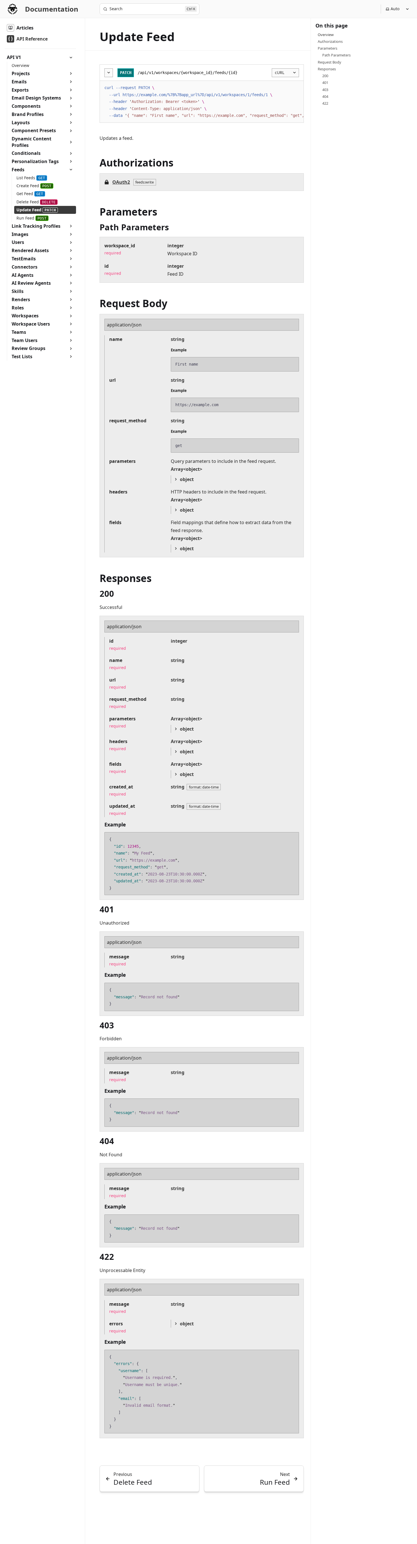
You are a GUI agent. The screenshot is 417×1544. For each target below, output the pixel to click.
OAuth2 (121, 182)
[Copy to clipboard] (296, 87)
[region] (202, 102)
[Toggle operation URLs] (108, 72)
